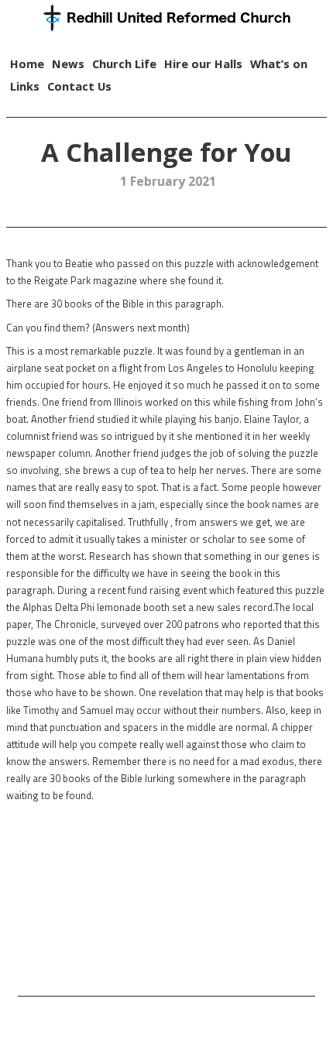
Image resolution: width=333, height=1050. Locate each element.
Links (24, 86)
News (68, 63)
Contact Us (79, 86)
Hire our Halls (203, 63)
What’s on (278, 63)
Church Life (124, 63)
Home (27, 63)
